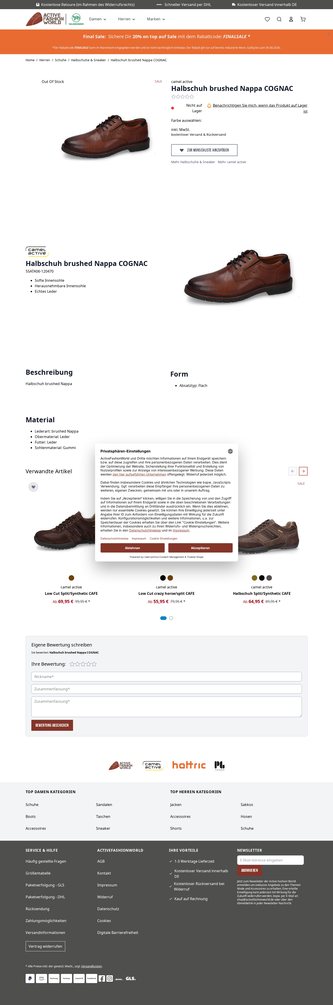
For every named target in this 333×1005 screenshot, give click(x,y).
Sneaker (103, 828)
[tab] (163, 618)
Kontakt (104, 873)
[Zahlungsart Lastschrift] (79, 978)
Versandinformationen (45, 932)
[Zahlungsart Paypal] (30, 978)
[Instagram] (109, 978)
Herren (44, 60)
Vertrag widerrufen (45, 946)
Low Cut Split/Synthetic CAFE (71, 593)
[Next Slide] (303, 471)
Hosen (246, 816)
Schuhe (60, 60)
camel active (181, 81)
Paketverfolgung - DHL (45, 896)
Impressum (107, 885)
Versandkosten (91, 966)
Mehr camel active (232, 162)
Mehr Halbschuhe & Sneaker (193, 162)
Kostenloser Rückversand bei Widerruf (199, 886)
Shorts (176, 828)
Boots (31, 816)
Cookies (104, 920)
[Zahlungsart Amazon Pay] (41, 978)
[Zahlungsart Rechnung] (54, 978)
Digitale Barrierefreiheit (117, 932)
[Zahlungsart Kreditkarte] (91, 978)
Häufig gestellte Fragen (46, 861)
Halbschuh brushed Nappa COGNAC (139, 60)
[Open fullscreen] (106, 135)
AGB (101, 861)
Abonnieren (249, 870)
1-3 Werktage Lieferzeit (194, 861)
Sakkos (247, 804)
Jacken (175, 804)
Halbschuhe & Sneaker (88, 60)
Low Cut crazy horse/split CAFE (166, 593)
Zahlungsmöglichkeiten (46, 920)
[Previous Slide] (292, 471)
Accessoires (36, 828)
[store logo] (46, 19)
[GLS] (131, 978)
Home (30, 60)
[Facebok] (102, 978)
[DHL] (118, 979)
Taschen (103, 816)
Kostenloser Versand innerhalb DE (201, 873)
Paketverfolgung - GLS (45, 885)
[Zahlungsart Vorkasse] (66, 978)
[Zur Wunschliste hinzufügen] (33, 487)
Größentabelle (38, 873)
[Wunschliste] (267, 19)
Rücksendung (37, 908)
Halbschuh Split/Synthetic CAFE (262, 593)
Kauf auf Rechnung (191, 898)
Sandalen (104, 804)
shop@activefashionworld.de (255, 899)
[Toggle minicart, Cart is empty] (303, 19)
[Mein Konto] (291, 19)
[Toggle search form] (279, 19)
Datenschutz (108, 908)
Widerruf (105, 896)
